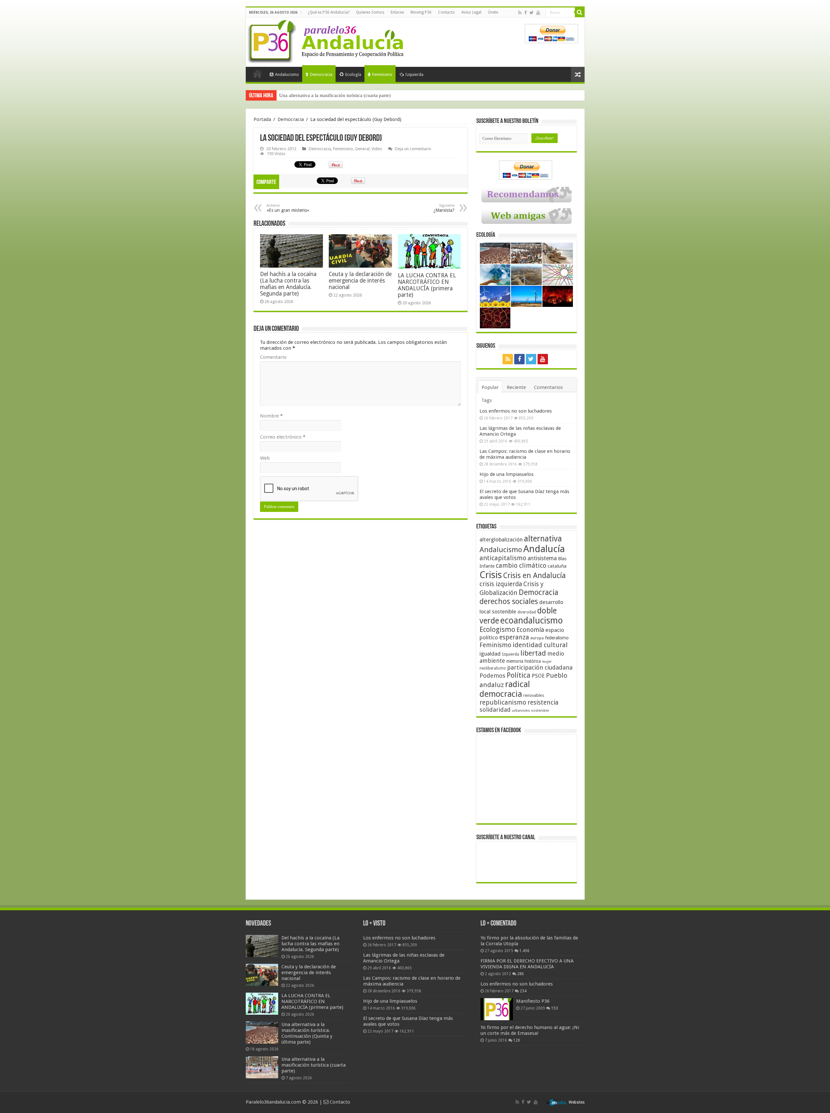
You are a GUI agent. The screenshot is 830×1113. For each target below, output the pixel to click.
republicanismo (503, 702)
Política (518, 675)
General (362, 148)
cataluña (557, 566)
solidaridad (495, 709)
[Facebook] (526, 13)
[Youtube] (538, 13)
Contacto (446, 12)
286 (520, 974)
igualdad (490, 653)
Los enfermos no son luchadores (516, 411)
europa (537, 638)
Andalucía (544, 548)
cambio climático (521, 565)
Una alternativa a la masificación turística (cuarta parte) (335, 95)
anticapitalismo (503, 558)
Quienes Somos (370, 12)
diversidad (526, 612)
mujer (546, 661)
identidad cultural (540, 645)
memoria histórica (523, 661)
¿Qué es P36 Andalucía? (329, 12)
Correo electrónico (282, 437)
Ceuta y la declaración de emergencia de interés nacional (360, 280)
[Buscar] (580, 12)
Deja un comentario (413, 148)
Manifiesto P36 (533, 1001)
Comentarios (548, 387)
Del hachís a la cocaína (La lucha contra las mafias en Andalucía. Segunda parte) (288, 284)
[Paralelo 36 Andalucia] (327, 40)
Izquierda (414, 74)
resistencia (543, 702)
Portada (257, 73)
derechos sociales (509, 601)
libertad (533, 653)
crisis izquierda (501, 584)
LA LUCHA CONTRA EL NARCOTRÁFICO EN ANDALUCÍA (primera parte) (427, 285)
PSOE (538, 676)
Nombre (271, 416)
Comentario (273, 357)
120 (516, 1040)
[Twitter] (531, 13)
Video (377, 148)
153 (554, 1008)
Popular (490, 387)
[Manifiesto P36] (496, 1009)
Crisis (491, 574)
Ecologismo (497, 629)
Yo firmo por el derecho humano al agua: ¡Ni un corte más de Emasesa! (529, 1030)
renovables (533, 695)
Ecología (353, 74)
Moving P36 (421, 12)
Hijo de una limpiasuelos (507, 474)
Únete (493, 12)
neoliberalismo (493, 668)
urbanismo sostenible (530, 710)
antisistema (542, 558)
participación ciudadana (540, 667)
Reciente (516, 387)
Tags (486, 400)
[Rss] (519, 13)
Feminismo (382, 74)
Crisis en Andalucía (534, 575)
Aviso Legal (471, 12)
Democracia (321, 74)
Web (265, 458)
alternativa (543, 538)
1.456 (524, 951)
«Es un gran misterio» (288, 208)
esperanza (514, 637)
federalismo (557, 637)
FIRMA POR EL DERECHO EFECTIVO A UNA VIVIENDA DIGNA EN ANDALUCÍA (527, 964)
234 (523, 991)
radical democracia (505, 689)
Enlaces (397, 12)
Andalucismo (287, 74)
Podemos (492, 675)
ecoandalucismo (531, 620)
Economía (530, 630)
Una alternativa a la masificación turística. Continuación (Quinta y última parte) (306, 1033)
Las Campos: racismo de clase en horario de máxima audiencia (525, 454)
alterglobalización (501, 539)
